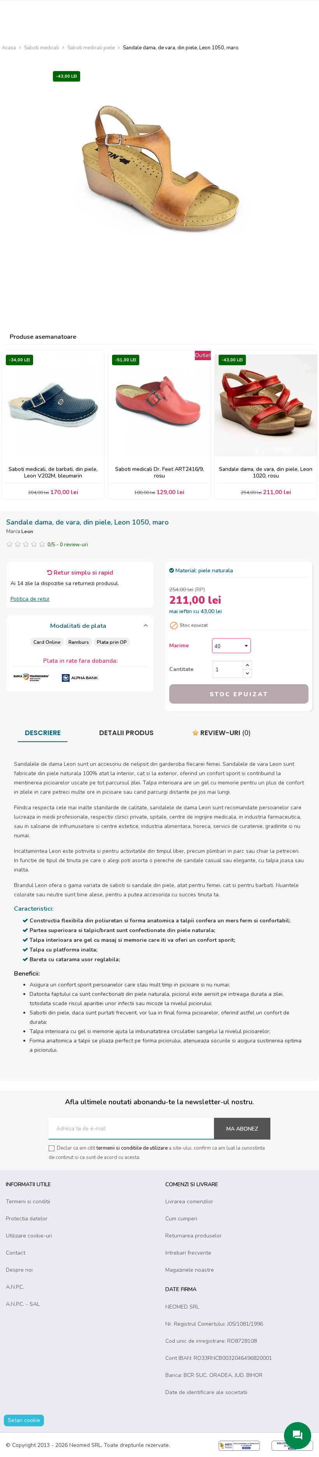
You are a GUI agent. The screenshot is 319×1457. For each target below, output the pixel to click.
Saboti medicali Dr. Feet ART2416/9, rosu (159, 472)
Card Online (47, 642)
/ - (67, 544)
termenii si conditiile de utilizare (132, 1148)
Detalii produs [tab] (126, 732)
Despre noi (19, 1270)
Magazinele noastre (189, 1270)
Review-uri (225, 732)
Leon (27, 531)
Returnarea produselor (193, 1235)
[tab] (80, 626)
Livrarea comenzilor (189, 1201)
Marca (13, 531)
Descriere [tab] (43, 732)
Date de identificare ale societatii (206, 1392)
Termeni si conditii (28, 1201)
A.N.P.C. (15, 1287)
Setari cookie (24, 1420)
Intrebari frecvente (188, 1253)
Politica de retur (30, 599)
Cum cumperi (181, 1218)
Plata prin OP (112, 642)
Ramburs (78, 642)
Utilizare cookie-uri (29, 1235)
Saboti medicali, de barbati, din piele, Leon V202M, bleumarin (53, 472)
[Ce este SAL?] (239, 1445)
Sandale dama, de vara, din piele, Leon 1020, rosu (265, 472)
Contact (15, 1253)
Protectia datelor (26, 1218)
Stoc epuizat (239, 694)
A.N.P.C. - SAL (23, 1304)
